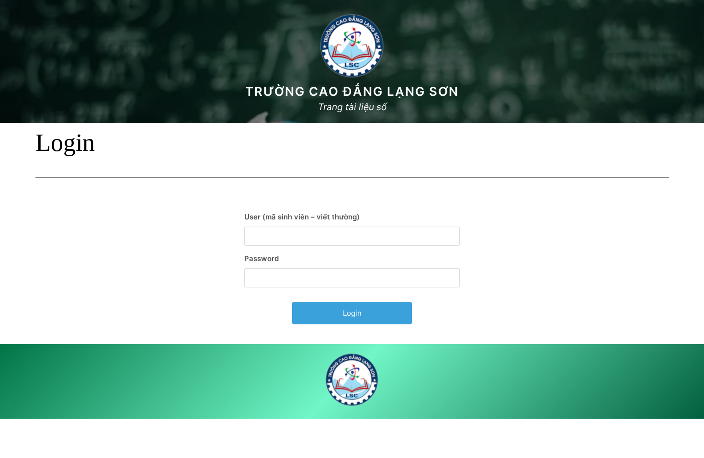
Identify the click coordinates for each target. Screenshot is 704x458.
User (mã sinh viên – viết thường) (302, 216)
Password (261, 258)
